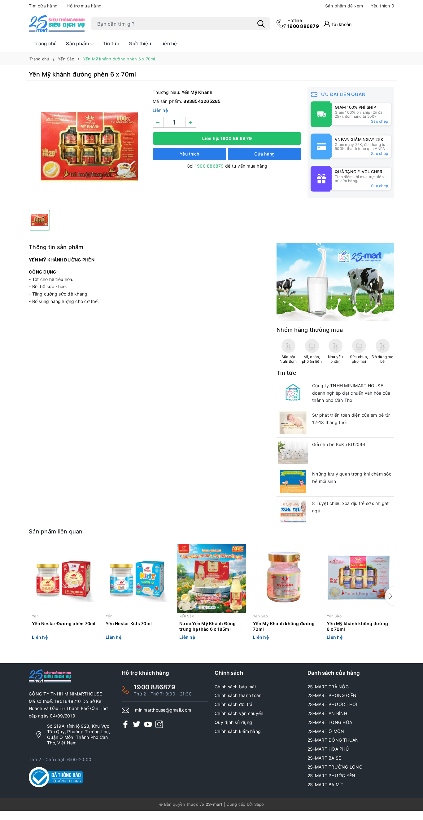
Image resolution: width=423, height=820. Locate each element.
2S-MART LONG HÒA (329, 722)
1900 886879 (303, 23)
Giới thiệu (140, 43)
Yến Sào (186, 616)
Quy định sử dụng (233, 722)
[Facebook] (125, 724)
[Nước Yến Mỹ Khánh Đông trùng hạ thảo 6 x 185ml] (211, 578)
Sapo (259, 804)
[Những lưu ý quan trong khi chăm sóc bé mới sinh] (293, 481)
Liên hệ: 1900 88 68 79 (227, 138)
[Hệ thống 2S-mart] (57, 24)
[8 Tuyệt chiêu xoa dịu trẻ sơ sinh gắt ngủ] (293, 511)
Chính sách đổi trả (234, 704)
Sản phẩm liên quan (56, 531)
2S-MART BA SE (324, 758)
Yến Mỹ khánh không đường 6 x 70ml (357, 626)
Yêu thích (382, 5)
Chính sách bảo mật (235, 686)
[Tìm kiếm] (261, 24)
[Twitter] (136, 724)
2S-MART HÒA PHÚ (328, 749)
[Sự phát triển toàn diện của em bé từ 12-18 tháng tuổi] (293, 422)
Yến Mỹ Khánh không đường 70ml (284, 626)
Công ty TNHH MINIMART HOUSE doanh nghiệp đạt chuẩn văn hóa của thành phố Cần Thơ (351, 393)
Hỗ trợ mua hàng (84, 5)
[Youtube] (148, 724)
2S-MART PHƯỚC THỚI (332, 704)
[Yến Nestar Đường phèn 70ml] (64, 578)
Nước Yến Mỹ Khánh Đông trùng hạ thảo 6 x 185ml (207, 626)
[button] (389, 596)
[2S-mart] (335, 281)
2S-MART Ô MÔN (325, 731)
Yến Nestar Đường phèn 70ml (64, 623)
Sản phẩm (78, 43)
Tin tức (111, 43)
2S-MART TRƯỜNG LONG (334, 767)
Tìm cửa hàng (43, 5)
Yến (35, 616)
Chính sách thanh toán (238, 695)
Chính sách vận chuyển (239, 713)
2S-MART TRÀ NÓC (328, 686)
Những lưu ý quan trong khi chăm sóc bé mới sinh (351, 477)
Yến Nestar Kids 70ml (129, 623)
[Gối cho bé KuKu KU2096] (293, 452)
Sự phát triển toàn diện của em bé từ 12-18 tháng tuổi (351, 418)
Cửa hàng (264, 153)
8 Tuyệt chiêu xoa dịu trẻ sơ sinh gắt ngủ (350, 507)
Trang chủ (45, 43)
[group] (87, 147)
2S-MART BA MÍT (325, 784)
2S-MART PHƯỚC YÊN (331, 775)
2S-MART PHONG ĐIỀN (332, 695)
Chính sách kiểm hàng (238, 731)
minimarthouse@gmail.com (163, 710)
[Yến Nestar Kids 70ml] (137, 578)
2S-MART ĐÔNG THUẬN (333, 740)
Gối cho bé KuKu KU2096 (338, 444)
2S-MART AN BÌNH (327, 713)
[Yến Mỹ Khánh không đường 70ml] (285, 578)
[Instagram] (159, 724)
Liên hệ (168, 43)
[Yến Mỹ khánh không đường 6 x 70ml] (359, 578)
